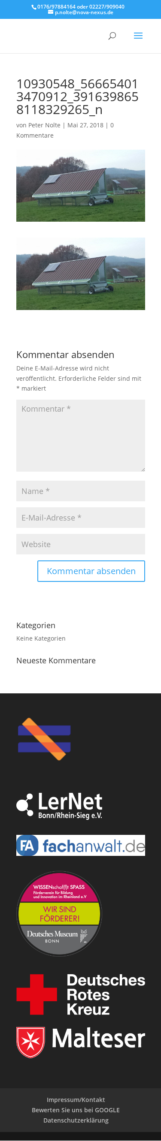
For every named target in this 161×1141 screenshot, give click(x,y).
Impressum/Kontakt (76, 1100)
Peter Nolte (44, 125)
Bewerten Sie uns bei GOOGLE (76, 1110)
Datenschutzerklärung (76, 1120)
